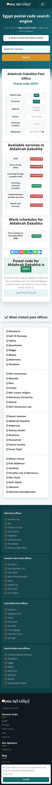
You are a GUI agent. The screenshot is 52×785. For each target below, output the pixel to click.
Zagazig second (14, 614)
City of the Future (15, 634)
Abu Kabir (11, 626)
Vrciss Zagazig (13, 630)
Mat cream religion (19, 393)
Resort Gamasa (17, 416)
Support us (6, 749)
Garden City (12, 585)
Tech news (6, 762)
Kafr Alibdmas (17, 464)
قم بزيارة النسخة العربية (26, 293)
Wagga (12, 350)
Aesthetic (14, 435)
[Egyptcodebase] (19, 4)
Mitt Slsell (14, 478)
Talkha (12, 341)
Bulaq (10, 581)
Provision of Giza (14, 528)
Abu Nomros (13, 532)
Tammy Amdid (17, 430)
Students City (13, 519)
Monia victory (16, 459)
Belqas (12, 355)
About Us (6, 737)
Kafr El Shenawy (18, 336)
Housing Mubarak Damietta (19, 655)
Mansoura (14, 331)
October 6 (12, 610)
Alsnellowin (15, 345)
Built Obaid (15, 482)
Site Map (5, 725)
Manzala (13, 379)
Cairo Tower (12, 573)
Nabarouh (14, 426)
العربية (4, 721)
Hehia (10, 618)
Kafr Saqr (11, 638)
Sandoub (13, 468)
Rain (11, 383)
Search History (8, 729)
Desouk (10, 679)
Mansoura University (21, 397)
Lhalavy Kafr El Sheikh (17, 683)
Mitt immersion (18, 374)
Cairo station (13, 593)
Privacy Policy (8, 774)
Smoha (12, 388)
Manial (13, 402)
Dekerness (15, 360)
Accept (26, 779)
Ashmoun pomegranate (22, 492)
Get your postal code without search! (27, 38)
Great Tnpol (15, 449)
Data (4, 733)
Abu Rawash (12, 544)
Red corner (12, 589)
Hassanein (12, 536)
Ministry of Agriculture (17, 548)
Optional (14, 487)
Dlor (9, 524)
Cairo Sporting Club (16, 569)
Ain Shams (12, 565)
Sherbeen (14, 364)
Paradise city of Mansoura (23, 473)
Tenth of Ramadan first (17, 577)
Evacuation (15, 440)
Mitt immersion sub (20, 407)
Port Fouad (12, 622)
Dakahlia (36, 101)
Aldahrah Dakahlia (19, 421)
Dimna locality (17, 445)
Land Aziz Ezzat (14, 540)
